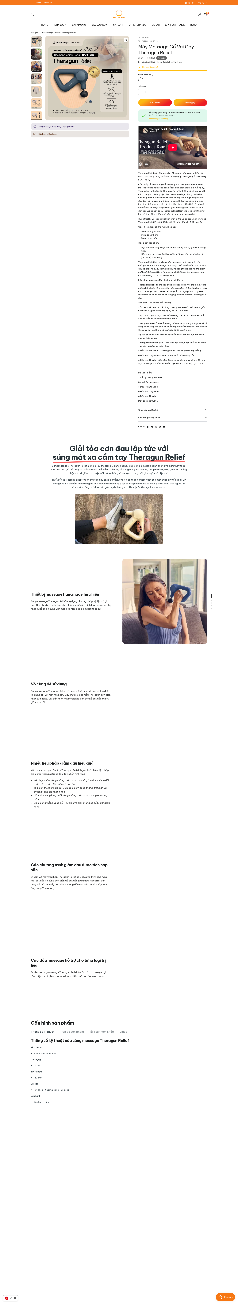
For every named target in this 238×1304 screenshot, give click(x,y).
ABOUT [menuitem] (156, 24)
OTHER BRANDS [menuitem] (137, 24)
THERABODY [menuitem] (59, 24)
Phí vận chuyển (156, 62)
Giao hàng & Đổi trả (148, 410)
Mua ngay (190, 102)
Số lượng (142, 86)
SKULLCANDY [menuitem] (99, 24)
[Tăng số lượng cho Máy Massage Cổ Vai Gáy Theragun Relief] (150, 92)
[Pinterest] (156, 426)
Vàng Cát (146, 80)
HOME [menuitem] (44, 24)
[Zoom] (126, 40)
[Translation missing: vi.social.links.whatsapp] (160, 426)
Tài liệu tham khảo (101, 1031)
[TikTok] (193, 2)
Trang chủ (35, 33)
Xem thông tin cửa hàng (158, 119)
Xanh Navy (140, 80)
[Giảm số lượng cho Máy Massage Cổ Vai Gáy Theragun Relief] (140, 92)
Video (123, 1031)
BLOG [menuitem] (193, 24)
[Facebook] (185, 2)
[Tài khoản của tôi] (199, 14)
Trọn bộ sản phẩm (72, 1031)
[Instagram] (189, 2)
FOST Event (36, 3)
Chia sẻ (141, 426)
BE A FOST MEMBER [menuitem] (175, 24)
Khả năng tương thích (149, 417)
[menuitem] (36, 2)
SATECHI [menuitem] (118, 24)
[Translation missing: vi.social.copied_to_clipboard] (163, 426)
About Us (48, 3)
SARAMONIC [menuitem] (79, 24)
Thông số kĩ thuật (42, 1031)
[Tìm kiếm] (33, 14)
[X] (152, 426)
